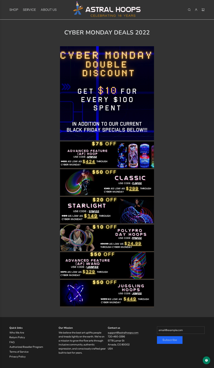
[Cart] (203, 9)
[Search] (189, 9)
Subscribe (169, 340)
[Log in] (196, 9)
